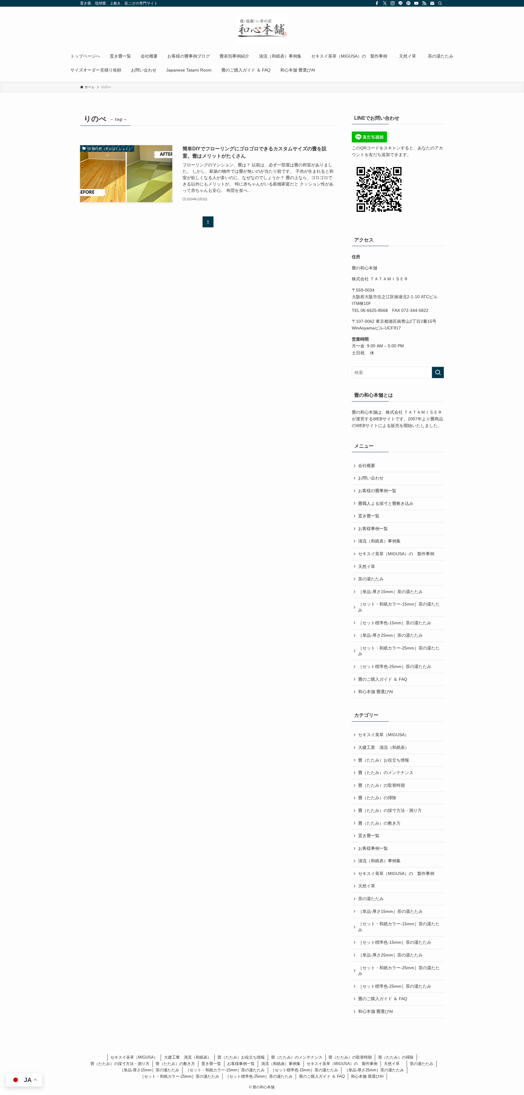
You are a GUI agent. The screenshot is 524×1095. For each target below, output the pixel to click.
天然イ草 (368, 566)
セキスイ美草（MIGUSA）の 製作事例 (396, 553)
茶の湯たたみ (371, 578)
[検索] (440, 3)
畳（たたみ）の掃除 (377, 797)
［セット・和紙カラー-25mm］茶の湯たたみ (399, 651)
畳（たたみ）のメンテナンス (385, 772)
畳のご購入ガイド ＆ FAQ (382, 679)
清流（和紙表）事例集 (379, 541)
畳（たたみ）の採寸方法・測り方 (390, 810)
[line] (401, 3)
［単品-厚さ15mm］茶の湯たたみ (390, 591)
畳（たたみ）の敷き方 (379, 823)
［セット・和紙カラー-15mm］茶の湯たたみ (399, 607)
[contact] (432, 3)
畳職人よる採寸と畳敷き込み (385, 503)
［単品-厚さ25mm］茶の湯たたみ (390, 635)
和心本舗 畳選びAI (375, 691)
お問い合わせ (371, 478)
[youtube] (416, 3)
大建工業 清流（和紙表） (383, 747)
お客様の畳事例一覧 (377, 490)
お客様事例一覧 (373, 528)
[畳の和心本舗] (262, 29)
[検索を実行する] (438, 372)
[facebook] (377, 3)
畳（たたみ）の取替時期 (381, 785)
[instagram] (393, 3)
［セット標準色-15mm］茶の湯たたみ (394, 622)
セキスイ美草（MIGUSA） (383, 734)
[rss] (424, 3)
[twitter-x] (385, 3)
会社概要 (366, 465)
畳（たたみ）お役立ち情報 (383, 760)
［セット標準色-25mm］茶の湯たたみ (394, 666)
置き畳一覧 (368, 515)
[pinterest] (408, 3)
